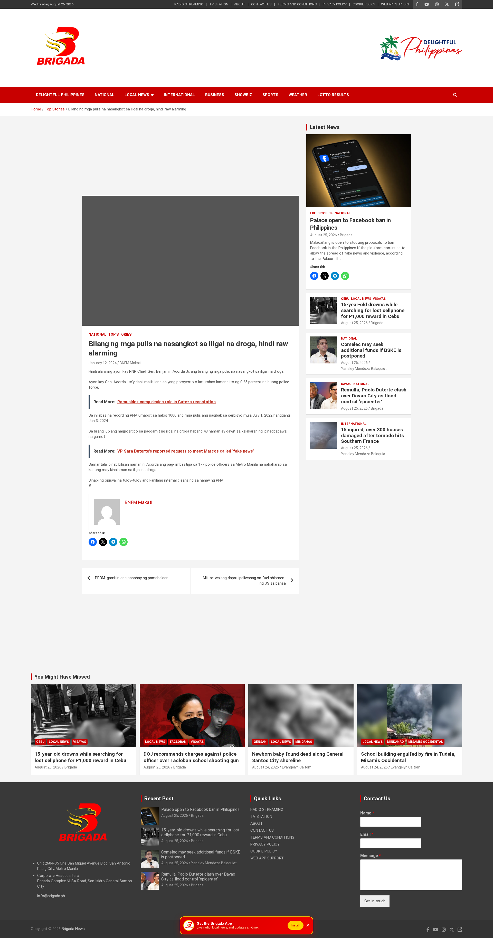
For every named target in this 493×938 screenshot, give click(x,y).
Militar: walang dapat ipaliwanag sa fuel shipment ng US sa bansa (244, 581)
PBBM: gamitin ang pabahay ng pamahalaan (131, 578)
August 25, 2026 (323, 235)
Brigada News (73, 928)
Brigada (346, 235)
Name (367, 813)
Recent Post (159, 798)
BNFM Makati (130, 363)
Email (366, 834)
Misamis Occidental (425, 742)
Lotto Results (333, 94)
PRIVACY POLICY (335, 4)
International (179, 94)
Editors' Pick (321, 213)
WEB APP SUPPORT (395, 4)
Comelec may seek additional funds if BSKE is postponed (371, 350)
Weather (298, 94)
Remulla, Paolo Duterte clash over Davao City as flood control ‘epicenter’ (373, 396)
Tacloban (177, 742)
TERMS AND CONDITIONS (297, 4)
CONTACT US (261, 4)
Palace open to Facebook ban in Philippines (200, 809)
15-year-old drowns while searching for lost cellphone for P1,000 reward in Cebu (372, 310)
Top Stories (119, 334)
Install (295, 925)
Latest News (325, 127)
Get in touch (374, 901)
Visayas (379, 299)
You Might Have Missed (62, 677)
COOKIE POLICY (364, 4)
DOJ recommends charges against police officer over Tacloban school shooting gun (191, 757)
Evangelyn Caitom (296, 767)
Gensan (260, 742)
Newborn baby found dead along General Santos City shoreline (298, 757)
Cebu (345, 299)
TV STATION (218, 4)
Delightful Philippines (60, 94)
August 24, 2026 (265, 767)
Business (214, 94)
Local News (137, 94)
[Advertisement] (190, 160)
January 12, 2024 (103, 363)
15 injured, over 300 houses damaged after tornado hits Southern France (372, 435)
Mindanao (303, 742)
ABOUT (239, 4)
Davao (346, 384)
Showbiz (243, 94)
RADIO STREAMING (188, 4)
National (104, 94)
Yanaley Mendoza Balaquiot (364, 369)
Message (370, 855)
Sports (270, 94)
